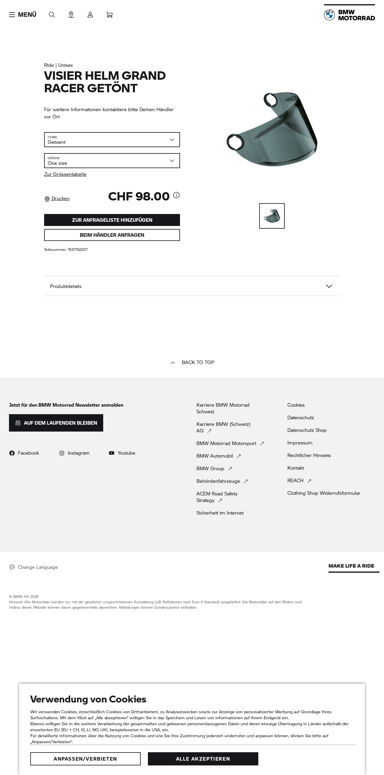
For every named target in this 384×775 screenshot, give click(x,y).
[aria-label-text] (176, 196)
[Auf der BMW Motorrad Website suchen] (52, 12)
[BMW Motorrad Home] (349, 15)
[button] (22, 14)
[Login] (90, 12)
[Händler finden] (71, 12)
